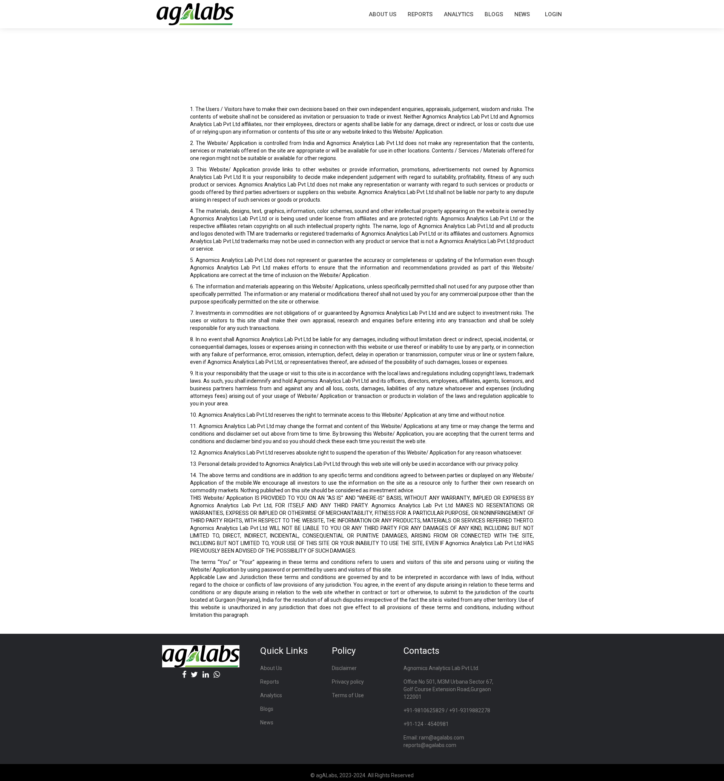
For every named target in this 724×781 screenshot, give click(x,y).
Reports (269, 682)
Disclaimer (344, 668)
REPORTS (420, 14)
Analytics (458, 14)
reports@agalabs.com (429, 745)
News (522, 14)
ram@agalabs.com (441, 738)
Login (553, 14)
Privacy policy (348, 682)
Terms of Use (348, 695)
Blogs (494, 14)
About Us (271, 668)
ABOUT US (382, 14)
